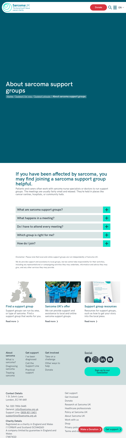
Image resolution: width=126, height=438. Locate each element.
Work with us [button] (72, 419)
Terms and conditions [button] (76, 431)
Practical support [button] (30, 371)
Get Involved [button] (71, 397)
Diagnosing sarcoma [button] (12, 367)
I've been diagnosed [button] (30, 358)
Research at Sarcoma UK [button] (78, 404)
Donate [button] (49, 369)
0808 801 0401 (29, 412)
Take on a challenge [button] (50, 358)
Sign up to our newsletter (102, 371)
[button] (88, 359)
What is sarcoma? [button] (11, 361)
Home (10, 96)
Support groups (42, 96)
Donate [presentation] (98, 7)
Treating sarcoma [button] (10, 374)
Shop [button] (67, 423)
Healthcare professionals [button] (78, 408)
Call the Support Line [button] (32, 365)
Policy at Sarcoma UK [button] (76, 412)
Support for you (23, 96)
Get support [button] (71, 393)
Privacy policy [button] (72, 427)
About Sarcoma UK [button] (75, 416)
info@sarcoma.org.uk (26, 409)
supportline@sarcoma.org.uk (21, 415)
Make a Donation (89, 429)
